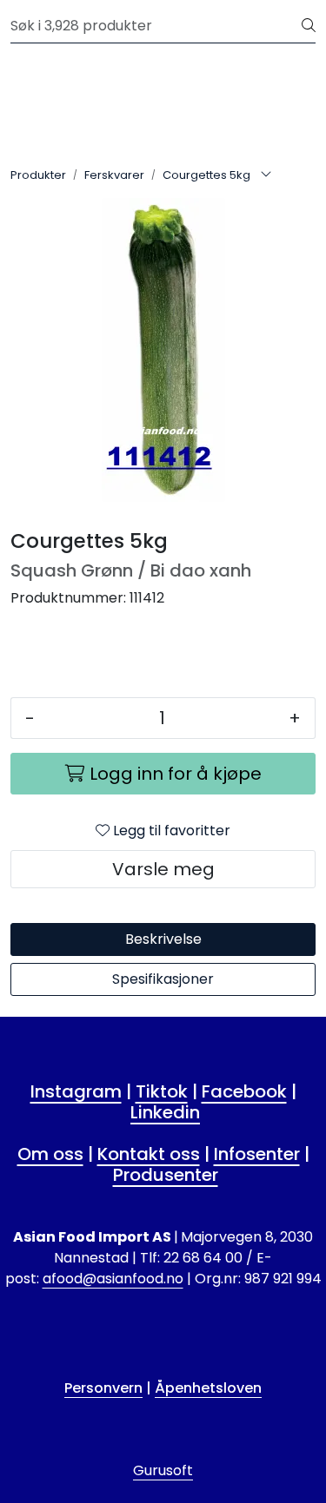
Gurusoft (163, 1470)
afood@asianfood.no (113, 1279)
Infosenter (257, 1154)
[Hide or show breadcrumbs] (266, 175)
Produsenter (165, 1175)
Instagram (76, 1091)
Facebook (244, 1091)
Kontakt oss (148, 1154)
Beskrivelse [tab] (163, 939)
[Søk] (309, 26)
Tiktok (162, 1091)
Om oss (50, 1154)
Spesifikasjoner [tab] (163, 979)
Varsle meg (163, 869)
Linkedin (165, 1112)
